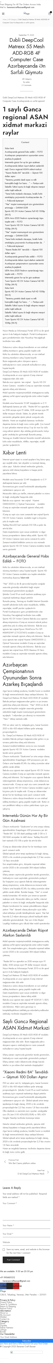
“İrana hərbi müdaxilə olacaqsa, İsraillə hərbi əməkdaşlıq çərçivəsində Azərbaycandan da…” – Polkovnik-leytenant (25, 197)
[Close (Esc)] (1, 1358)
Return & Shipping (8, 1306)
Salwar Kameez (6, 1327)
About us (4, 1312)
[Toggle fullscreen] (5, 1358)
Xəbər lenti (9, 148)
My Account (5, 1314)
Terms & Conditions (8, 1304)
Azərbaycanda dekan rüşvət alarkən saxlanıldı (24, 165)
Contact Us (4, 1319)
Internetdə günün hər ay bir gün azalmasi (22, 162)
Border (3, 1331)
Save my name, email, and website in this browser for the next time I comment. (28, 1251)
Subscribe (26, 1340)
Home (5, 19)
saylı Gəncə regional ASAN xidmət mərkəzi (23, 169)
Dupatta (3, 1325)
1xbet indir (24, 577)
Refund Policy (6, 1308)
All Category (12, 19)
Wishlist (3, 1317)
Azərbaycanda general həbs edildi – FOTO (24, 151)
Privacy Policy (6, 1302)
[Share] (3, 1358)
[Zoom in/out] (7, 1358)
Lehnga (3, 1329)
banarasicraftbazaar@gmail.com (21, 7)
